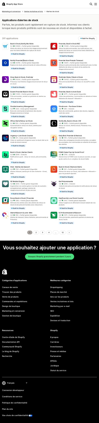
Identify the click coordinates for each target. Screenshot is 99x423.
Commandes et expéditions (14, 301)
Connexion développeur (13, 390)
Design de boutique (11, 306)
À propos (54, 337)
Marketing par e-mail (60, 306)
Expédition (55, 316)
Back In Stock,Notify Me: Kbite (21, 44)
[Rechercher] (91, 4)
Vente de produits (10, 297)
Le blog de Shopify (10, 351)
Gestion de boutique (11, 316)
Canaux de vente (10, 287)
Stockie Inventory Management (22, 106)
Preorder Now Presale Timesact (71, 60)
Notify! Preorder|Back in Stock (22, 60)
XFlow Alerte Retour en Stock (21, 121)
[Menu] (95, 4)
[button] (25, 49)
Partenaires (55, 356)
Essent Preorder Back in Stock (21, 92)
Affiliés (53, 361)
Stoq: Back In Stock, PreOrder (21, 77)
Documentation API (11, 342)
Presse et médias (58, 351)
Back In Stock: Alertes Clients (21, 152)
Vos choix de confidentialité (15, 415)
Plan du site (7, 409)
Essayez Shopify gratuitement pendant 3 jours (49, 256)
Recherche (7, 356)
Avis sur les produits (59, 297)
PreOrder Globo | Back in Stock (71, 77)
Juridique (54, 366)
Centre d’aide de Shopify (13, 337)
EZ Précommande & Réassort (70, 213)
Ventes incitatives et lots (61, 301)
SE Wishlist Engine (17, 181)
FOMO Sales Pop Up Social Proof (71, 152)
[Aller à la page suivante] (69, 232)
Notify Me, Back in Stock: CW (70, 121)
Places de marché (58, 292)
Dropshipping (56, 287)
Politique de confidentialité (14, 403)
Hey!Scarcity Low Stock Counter (71, 198)
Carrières (54, 342)
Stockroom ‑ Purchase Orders (70, 106)
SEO (52, 311)
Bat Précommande (66, 181)
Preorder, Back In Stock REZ (69, 44)
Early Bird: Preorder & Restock (70, 136)
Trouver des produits (11, 292)
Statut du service (58, 370)
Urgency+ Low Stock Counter (21, 136)
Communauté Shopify (12, 347)
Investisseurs (56, 347)
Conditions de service (12, 396)
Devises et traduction (60, 320)
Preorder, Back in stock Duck (70, 92)
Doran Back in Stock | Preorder (22, 198)
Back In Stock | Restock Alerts (70, 167)
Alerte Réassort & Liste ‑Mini (21, 213)
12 (63, 232)
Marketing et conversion (13, 311)
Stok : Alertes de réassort (20, 167)
